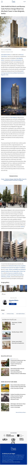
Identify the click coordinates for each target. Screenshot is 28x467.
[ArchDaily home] (13, 2)
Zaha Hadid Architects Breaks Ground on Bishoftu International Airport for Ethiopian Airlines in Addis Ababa (18, 371)
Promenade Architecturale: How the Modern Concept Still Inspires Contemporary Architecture (18, 363)
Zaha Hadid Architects (6, 54)
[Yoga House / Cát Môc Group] (6, 326)
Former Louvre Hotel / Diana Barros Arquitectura (18, 342)
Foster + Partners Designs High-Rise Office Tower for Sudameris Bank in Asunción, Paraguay (14, 179)
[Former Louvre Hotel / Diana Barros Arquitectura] (6, 345)
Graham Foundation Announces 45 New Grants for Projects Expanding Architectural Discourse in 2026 (17, 397)
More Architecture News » (21, 412)
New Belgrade (20, 58)
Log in (24, 1)
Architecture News (10, 313)
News (3, 313)
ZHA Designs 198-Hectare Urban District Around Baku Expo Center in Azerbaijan (18, 405)
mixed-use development (16, 60)
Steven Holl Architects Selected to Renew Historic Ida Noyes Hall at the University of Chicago (18, 386)
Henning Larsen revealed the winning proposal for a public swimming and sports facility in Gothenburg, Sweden (12, 274)
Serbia (2, 60)
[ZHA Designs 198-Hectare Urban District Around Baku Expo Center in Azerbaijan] (5, 407)
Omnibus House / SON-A (17, 332)
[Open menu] (2, 1)
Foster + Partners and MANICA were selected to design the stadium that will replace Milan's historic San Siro (13, 271)
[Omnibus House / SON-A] (6, 335)
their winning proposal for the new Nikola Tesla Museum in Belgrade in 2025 (12, 73)
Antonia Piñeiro (13, 300)
